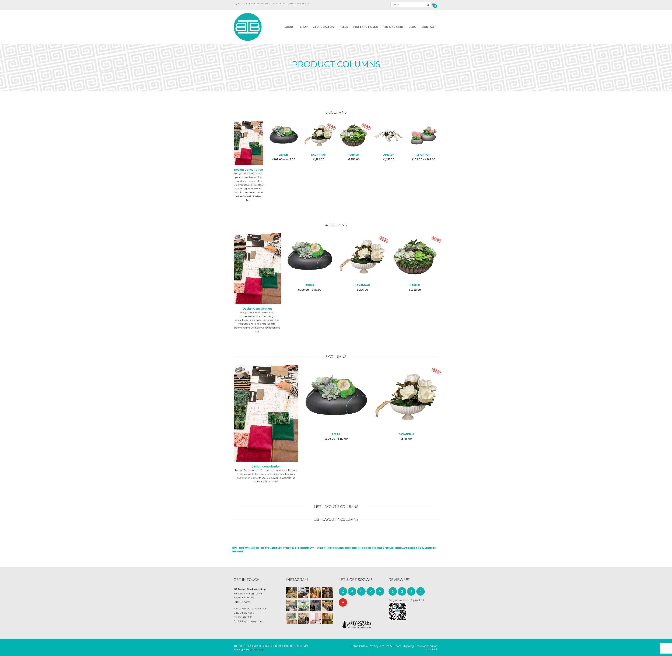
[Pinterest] (361, 591)
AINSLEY (388, 155)
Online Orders (359, 646)
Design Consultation (248, 170)
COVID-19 (432, 649)
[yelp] (392, 591)
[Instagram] (343, 591)
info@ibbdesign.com (251, 621)
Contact (429, 27)
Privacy (373, 646)
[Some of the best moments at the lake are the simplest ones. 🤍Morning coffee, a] (303, 605)
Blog (412, 27)
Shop (304, 27)
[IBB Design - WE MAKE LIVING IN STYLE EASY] (248, 27)
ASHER (283, 155)
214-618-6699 (245, 617)
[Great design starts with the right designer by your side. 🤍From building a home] (291, 618)
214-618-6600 (247, 612)
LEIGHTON (423, 155)
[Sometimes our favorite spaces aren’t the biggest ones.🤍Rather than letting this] (315, 618)
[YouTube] (343, 602)
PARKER (353, 155)
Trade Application (426, 646)
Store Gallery (323, 27)
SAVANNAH (318, 155)
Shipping (408, 646)
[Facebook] (352, 591)
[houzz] (380, 591)
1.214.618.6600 (302, 3)
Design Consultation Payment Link (406, 600)
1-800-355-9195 (258, 608)
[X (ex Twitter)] (370, 591)
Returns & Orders (390, 646)
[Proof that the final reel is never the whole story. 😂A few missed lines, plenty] (315, 605)
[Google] (402, 591)
